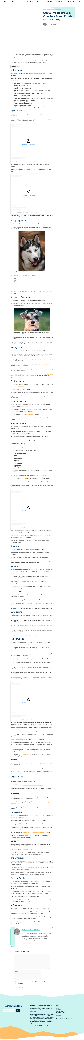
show (18, 66)
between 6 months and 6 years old (23, 845)
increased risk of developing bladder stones (38, 861)
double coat (21, 386)
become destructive (26, 754)
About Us (59, 1)
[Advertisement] (42, 41)
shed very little (23, 478)
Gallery (49, 1)
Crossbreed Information (54, 9)
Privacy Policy (60, 1012)
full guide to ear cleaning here (32, 621)
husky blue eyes (30, 414)
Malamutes (15, 1)
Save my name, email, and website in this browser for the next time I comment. (31, 982)
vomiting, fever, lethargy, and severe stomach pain (36, 832)
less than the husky (30, 431)
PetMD (19, 824)
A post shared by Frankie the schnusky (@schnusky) (28, 212)
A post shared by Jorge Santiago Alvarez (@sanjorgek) (28, 527)
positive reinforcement (19, 739)
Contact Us (70, 1)
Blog (44, 9)
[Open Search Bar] (79, 1)
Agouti (15, 286)
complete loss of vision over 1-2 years (33, 785)
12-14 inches (45, 364)
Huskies (39, 1)
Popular (28, 1)
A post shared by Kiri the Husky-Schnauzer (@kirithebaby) (28, 161)
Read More (27, 943)
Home (6, 1)
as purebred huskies (39, 881)
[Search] (18, 1010)
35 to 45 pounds (43, 354)
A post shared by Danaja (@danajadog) (28, 719)
